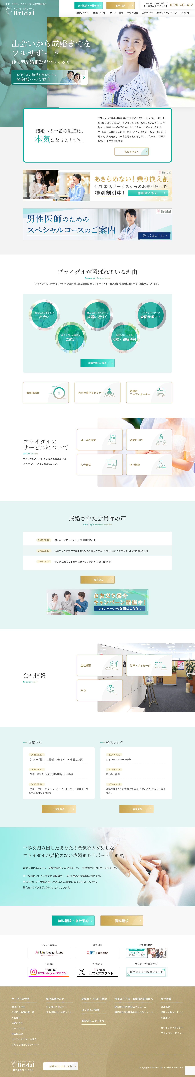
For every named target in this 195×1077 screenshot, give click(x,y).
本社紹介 (165, 1017)
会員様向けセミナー (56, 1006)
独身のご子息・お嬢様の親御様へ (133, 999)
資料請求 (120, 5)
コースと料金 (116, 12)
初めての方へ (82, 12)
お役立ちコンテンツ (166, 12)
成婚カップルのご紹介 (94, 999)
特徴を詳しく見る (97, 363)
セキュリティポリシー (172, 1027)
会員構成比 (17, 1033)
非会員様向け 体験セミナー (60, 1012)
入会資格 (16, 1017)
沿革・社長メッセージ (172, 1012)
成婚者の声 (147, 12)
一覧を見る (97, 579)
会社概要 (165, 1006)
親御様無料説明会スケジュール (130, 1006)
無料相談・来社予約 (88, 5)
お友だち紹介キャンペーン (25, 1044)
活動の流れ (132, 12)
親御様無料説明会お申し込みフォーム (133, 1012)
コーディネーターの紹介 (23, 1039)
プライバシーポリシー (172, 1033)
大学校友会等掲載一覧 (22, 1012)
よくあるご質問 (90, 1010)
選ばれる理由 (99, 12)
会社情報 (184, 12)
